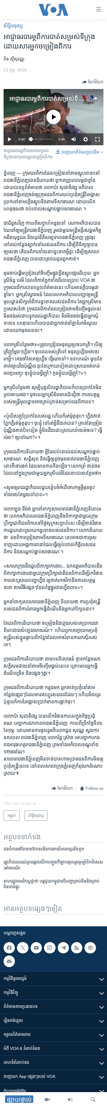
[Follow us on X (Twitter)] (22, 947)
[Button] (92, 82)
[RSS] (76, 947)
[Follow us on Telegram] (63, 947)
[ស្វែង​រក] (93, 1099)
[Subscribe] (9, 961)
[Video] (47, 1099)
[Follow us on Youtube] (36, 947)
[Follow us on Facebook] (9, 947)
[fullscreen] (97, 139)
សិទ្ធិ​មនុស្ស (13, 25)
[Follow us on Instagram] (49, 947)
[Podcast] (90, 947)
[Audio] (70, 1099)
